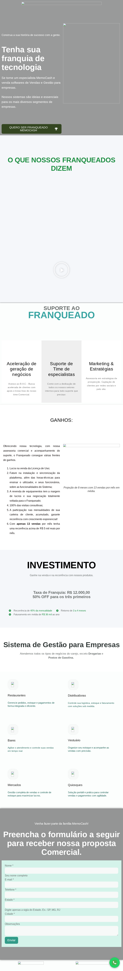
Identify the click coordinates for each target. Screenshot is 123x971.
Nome (9, 865)
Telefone (10, 889)
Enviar (11, 940)
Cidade (10, 913)
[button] (61, 270)
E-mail (9, 879)
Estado (9, 899)
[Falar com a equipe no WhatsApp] (114, 962)
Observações (12, 924)
